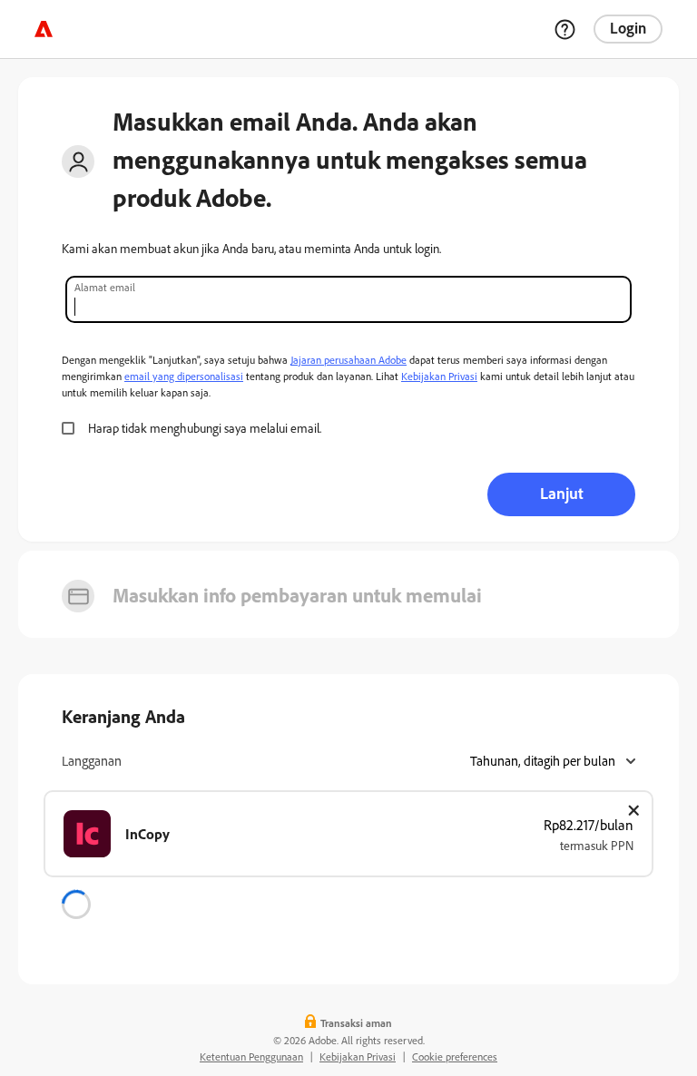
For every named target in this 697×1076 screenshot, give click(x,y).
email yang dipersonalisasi (183, 376)
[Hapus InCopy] (633, 810)
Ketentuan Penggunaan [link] (251, 1056)
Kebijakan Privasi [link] (357, 1056)
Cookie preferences (454, 1056)
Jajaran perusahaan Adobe (348, 360)
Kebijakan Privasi (439, 376)
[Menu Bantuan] (564, 29)
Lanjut (562, 493)
